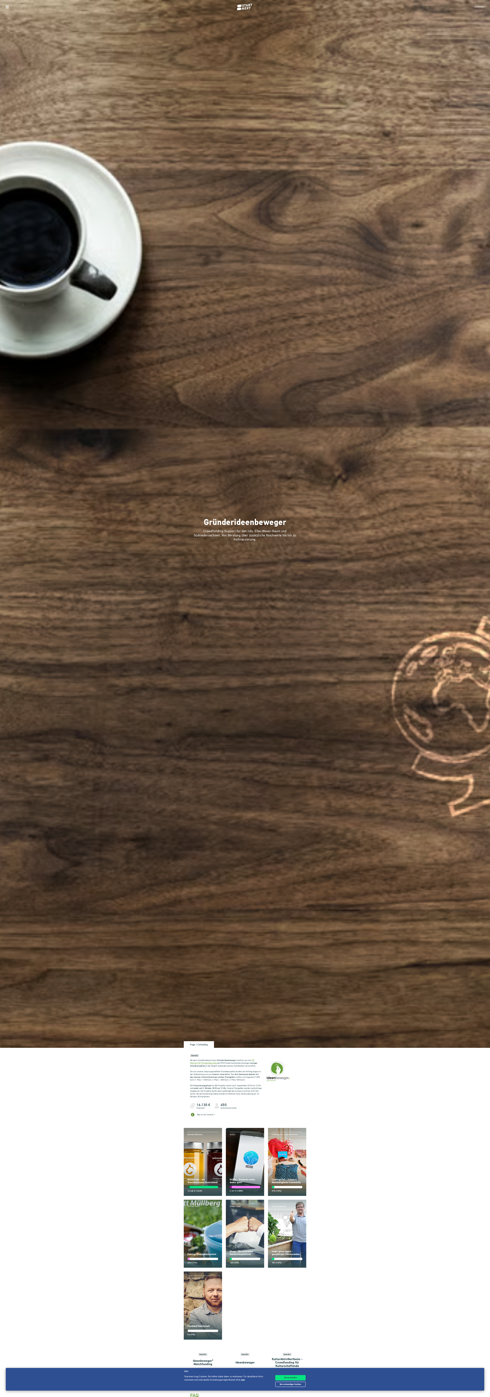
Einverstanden (290, 1378)
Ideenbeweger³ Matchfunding (203, 1363)
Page (192, 1045)
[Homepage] (245, 7)
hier (243, 1380)
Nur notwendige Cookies (290, 1384)
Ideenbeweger (245, 1362)
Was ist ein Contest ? (206, 1115)
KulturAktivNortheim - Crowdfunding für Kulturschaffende (287, 1363)
